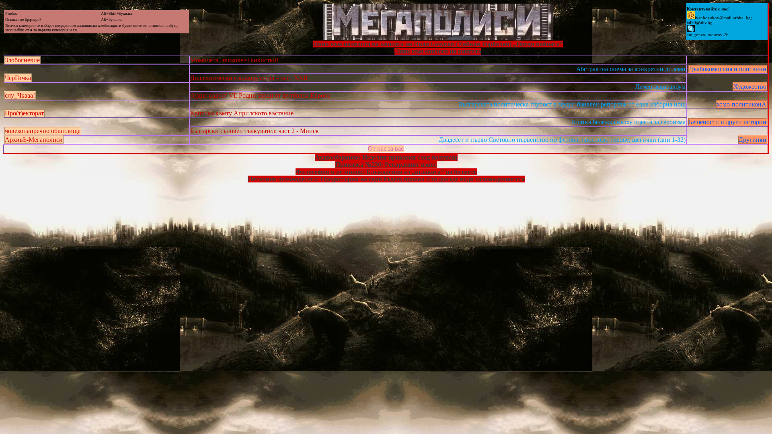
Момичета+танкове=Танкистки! (234, 60)
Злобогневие (22, 60)
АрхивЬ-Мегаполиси (34, 139)
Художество (749, 86)
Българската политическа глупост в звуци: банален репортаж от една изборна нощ (572, 104)
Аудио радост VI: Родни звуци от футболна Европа (260, 95)
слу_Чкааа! (20, 95)
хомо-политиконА (741, 104)
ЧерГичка (18, 77)
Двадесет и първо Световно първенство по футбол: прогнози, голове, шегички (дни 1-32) (562, 139)
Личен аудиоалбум (660, 86)
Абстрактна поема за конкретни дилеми (631, 69)
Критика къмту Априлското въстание (242, 113)
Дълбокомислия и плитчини (727, 69)
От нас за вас (386, 148)
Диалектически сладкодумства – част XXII (249, 77)
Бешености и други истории (727, 122)
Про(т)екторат (24, 113)
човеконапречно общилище (42, 130)
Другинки (752, 139)
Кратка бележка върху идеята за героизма (629, 122)
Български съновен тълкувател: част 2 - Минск (254, 130)
